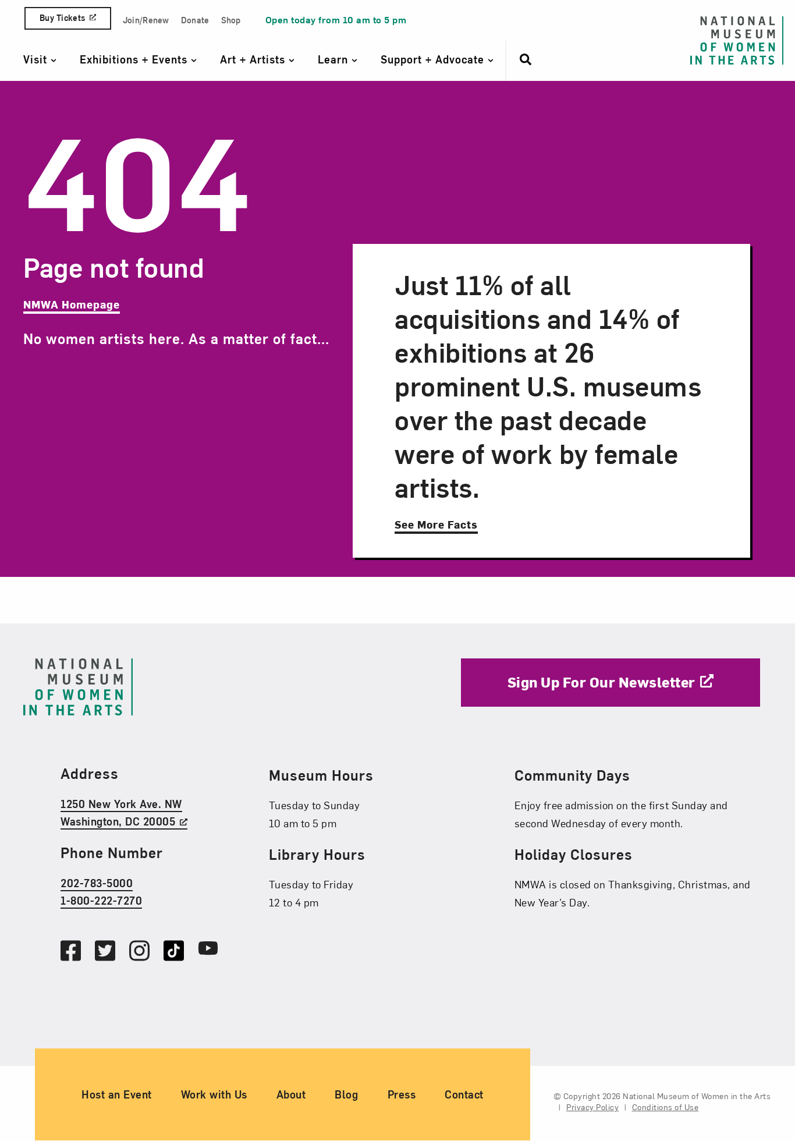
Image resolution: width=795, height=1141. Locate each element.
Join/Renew (146, 20)
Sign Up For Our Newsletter (601, 681)
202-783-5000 (97, 883)
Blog (346, 1094)
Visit (37, 59)
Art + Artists (254, 59)
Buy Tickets (62, 17)
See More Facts (436, 524)
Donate (195, 20)
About (291, 1094)
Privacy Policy (592, 1107)
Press (402, 1094)
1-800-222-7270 (101, 900)
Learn (335, 59)
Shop (231, 20)
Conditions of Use (665, 1107)
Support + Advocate (434, 59)
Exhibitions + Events (135, 59)
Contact (464, 1094)
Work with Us (214, 1094)
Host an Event (116, 1094)
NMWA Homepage (71, 304)
